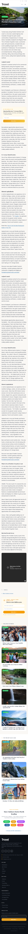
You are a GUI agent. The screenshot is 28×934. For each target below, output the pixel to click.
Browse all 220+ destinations (14, 830)
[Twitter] (9, 851)
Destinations (4, 864)
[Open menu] (25, 4)
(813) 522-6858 (6, 857)
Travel (7, 825)
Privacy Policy (5, 905)
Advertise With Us (6, 885)
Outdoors (7, 14)
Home (3, 14)
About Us (4, 887)
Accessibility (4, 899)
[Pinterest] (12, 851)
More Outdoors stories (8, 593)
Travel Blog (4, 883)
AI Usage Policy (5, 897)
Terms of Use (5, 907)
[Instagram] (6, 851)
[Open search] (22, 4)
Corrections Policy (6, 895)
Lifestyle (20, 825)
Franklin (17, 216)
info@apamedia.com (7, 859)
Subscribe (13, 121)
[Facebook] (3, 851)
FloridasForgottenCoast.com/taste (10, 272)
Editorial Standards (6, 893)
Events (13, 825)
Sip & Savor (21, 821)
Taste (13, 821)
